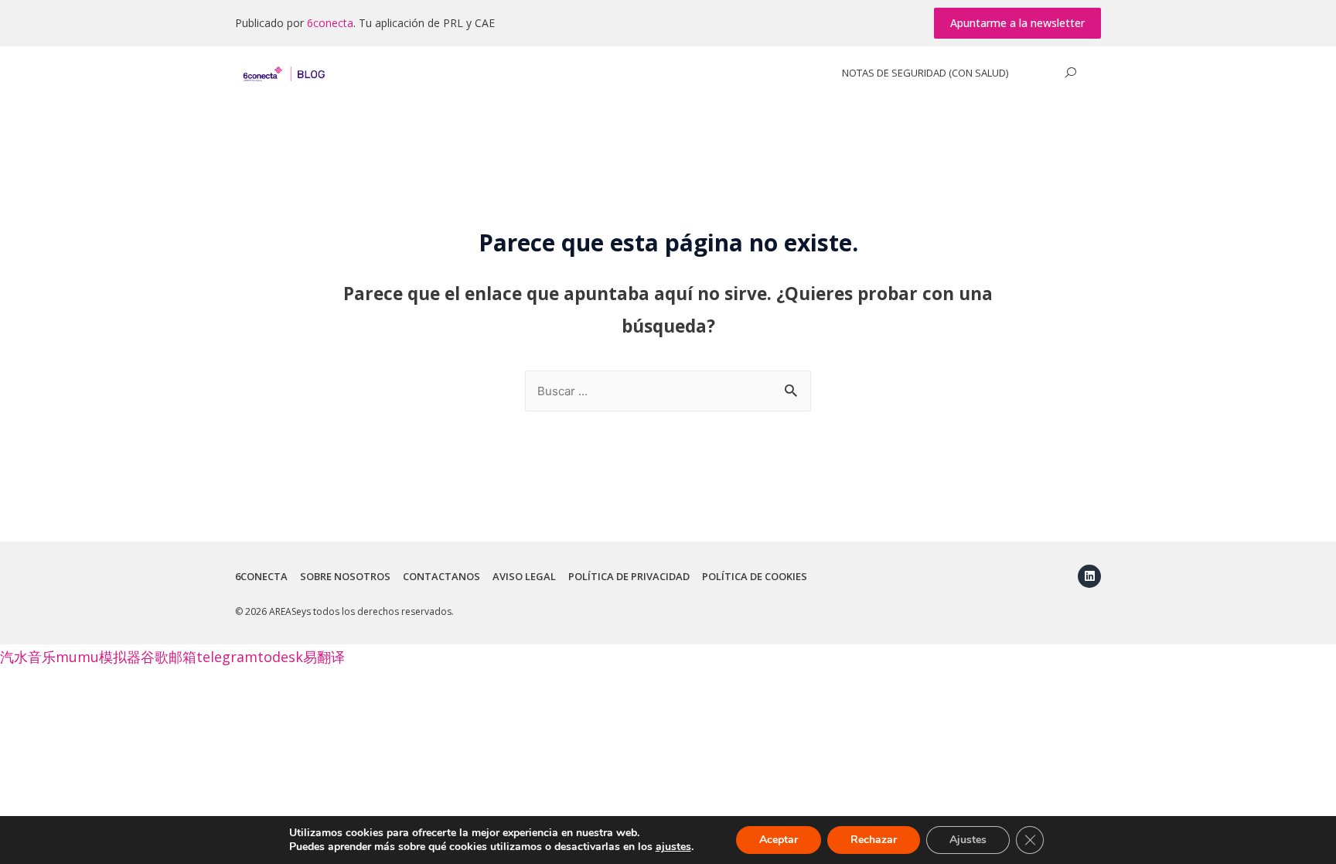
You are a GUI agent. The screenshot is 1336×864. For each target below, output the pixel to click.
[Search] (1070, 72)
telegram (226, 656)
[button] (1017, 23)
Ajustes (968, 839)
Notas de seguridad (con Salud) (925, 73)
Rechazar (873, 839)
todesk (280, 656)
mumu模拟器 (98, 656)
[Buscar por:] (668, 390)
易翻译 (324, 656)
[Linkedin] (1089, 576)
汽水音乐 (28, 656)
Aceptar (778, 839)
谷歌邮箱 (168, 656)
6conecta (330, 22)
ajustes (673, 847)
